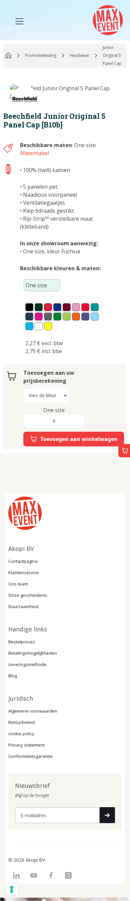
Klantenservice (23, 572)
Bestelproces (21, 642)
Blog (12, 676)
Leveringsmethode (27, 664)
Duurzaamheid (23, 606)
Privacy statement (26, 745)
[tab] (42, 285)
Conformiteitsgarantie (30, 756)
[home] (107, 19)
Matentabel (34, 153)
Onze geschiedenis (27, 595)
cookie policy (21, 734)
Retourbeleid (21, 722)
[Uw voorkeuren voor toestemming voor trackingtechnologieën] (11, 889)
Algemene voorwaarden (32, 711)
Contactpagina (23, 561)
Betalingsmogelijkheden (32, 653)
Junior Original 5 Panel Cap (112, 55)
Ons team (18, 584)
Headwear (79, 55)
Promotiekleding (40, 55)
